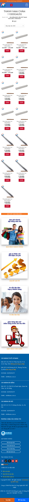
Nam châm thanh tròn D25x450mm (7, 122)
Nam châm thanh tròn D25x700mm (21, 148)
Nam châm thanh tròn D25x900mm (21, 173)
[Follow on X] (9, 461)
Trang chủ (5, 17)
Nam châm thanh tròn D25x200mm (21, 45)
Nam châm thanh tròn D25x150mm (7, 45)
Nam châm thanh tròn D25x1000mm (7, 199)
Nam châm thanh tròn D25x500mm (21, 122)
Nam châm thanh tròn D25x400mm (21, 96)
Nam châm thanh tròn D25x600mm (7, 148)
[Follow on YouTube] (16, 461)
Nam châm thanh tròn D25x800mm (7, 173)
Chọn (7, 50)
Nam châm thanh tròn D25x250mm (7, 70)
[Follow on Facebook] (2, 461)
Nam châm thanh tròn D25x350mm (7, 96)
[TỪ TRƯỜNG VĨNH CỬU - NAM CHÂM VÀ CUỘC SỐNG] (5, 5)
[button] (11, 5)
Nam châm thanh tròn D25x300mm (21, 70)
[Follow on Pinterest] (13, 461)
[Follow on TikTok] (6, 461)
